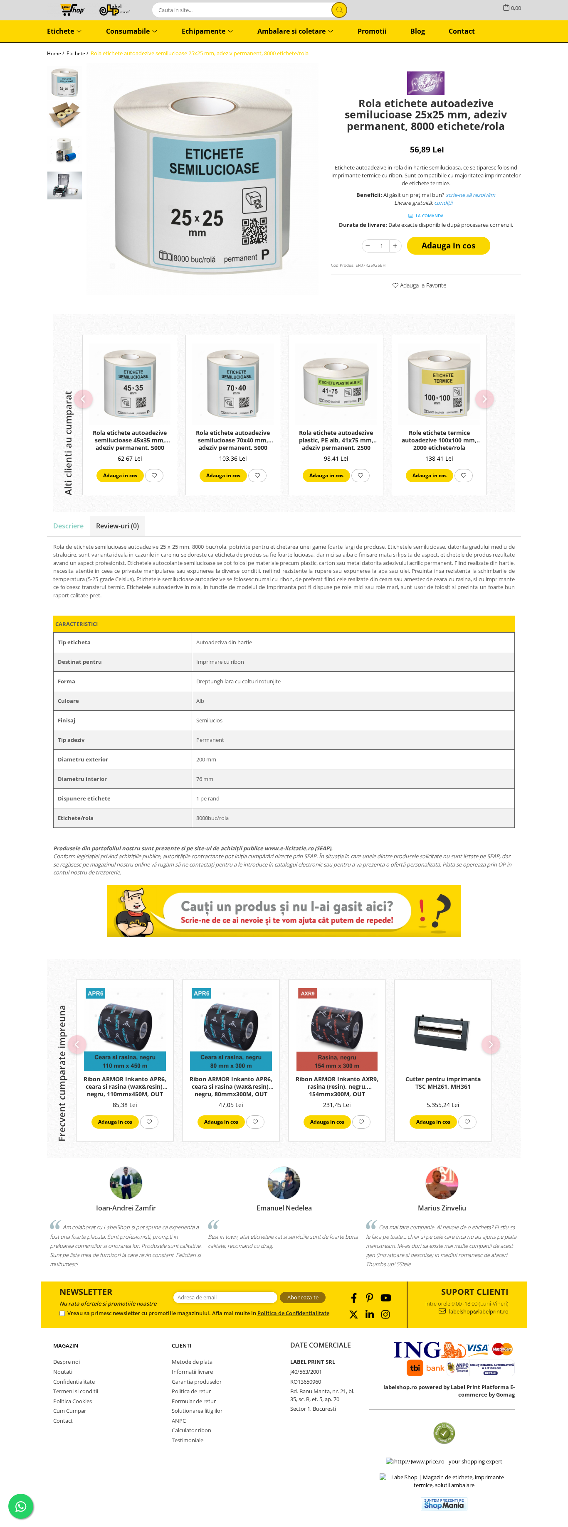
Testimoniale (187, 1440)
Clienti (181, 1345)
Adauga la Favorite (422, 285)
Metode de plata (192, 1361)
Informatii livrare (192, 1371)
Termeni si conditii (75, 1391)
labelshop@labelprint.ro (478, 1311)
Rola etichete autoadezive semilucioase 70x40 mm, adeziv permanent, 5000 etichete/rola (233, 440)
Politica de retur (191, 1391)
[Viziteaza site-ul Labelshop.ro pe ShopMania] (444, 1504)
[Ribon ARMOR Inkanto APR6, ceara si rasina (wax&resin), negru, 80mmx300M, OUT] (231, 1029)
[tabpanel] (202, 179)
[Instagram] (385, 1314)
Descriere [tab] (68, 525)
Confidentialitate (74, 1381)
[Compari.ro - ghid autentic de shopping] (444, 1433)
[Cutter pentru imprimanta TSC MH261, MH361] (443, 1029)
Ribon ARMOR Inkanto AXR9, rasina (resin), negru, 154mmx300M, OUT (337, 1086)
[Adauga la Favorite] (154, 475)
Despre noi (66, 1361)
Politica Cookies (72, 1401)
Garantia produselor (197, 1381)
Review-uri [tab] (117, 525)
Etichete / (78, 53)
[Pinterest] (369, 1298)
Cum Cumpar (69, 1410)
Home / (56, 53)
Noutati (62, 1371)
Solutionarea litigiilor (197, 1410)
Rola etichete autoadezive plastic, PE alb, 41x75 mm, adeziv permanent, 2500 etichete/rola (336, 440)
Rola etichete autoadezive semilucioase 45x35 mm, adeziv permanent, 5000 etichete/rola (130, 440)
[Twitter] (353, 1314)
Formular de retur (194, 1401)
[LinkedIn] (369, 1314)
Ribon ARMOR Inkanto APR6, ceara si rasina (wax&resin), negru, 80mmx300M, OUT (231, 1086)
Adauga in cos (448, 245)
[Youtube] (385, 1298)
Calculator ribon (191, 1430)
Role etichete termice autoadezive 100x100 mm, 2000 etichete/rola (439, 440)
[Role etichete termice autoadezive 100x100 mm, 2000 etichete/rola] (439, 384)
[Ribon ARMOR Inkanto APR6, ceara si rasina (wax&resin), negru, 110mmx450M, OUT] (125, 1029)
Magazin (65, 1345)
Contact (63, 1420)
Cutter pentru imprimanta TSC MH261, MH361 (443, 1082)
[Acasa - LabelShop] (88, 10)
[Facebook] (353, 1298)
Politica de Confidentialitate (293, 1313)
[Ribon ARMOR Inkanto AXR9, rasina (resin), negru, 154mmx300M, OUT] (337, 1029)
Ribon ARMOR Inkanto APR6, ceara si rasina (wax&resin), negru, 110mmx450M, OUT (125, 1086)
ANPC (179, 1420)
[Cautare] (339, 10)
